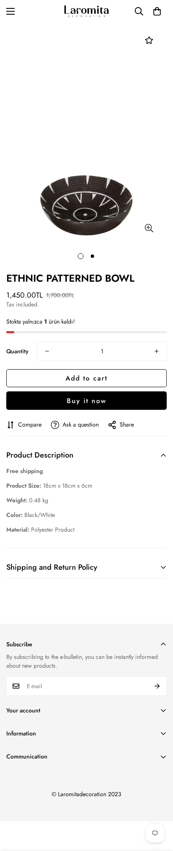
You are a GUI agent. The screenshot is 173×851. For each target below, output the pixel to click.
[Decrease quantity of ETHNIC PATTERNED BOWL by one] (47, 351)
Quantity (17, 351)
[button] (157, 11)
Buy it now (86, 401)
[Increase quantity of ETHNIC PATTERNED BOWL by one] (156, 351)
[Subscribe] (157, 686)
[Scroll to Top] (157, 806)
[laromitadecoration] (86, 11)
